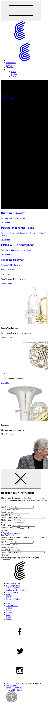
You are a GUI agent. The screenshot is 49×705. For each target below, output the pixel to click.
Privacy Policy (12, 685)
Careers (9, 608)
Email (3, 512)
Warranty (9, 619)
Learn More (5, 96)
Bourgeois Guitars (13, 599)
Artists (13, 72)
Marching (10, 67)
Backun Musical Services (16, 590)
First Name (5, 507)
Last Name (5, 510)
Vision (13, 76)
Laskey (9, 597)
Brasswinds (10, 65)
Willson (9, 594)
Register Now (6, 337)
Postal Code (6, 515)
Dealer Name (6, 525)
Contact (9, 610)
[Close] (21, 479)
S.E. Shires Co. (12, 592)
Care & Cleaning (12, 606)
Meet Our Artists (7, 434)
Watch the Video (7, 98)
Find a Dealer (6, 283)
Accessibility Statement (15, 690)
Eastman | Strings (13, 583)
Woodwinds (11, 63)
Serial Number (7, 522)
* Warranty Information (10, 533)
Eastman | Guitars (13, 585)
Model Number (7, 520)
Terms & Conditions (14, 688)
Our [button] (7, 69)
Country (4, 517)
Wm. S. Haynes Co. (14, 588)
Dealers (14, 74)
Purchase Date (6, 528)
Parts (8, 615)
